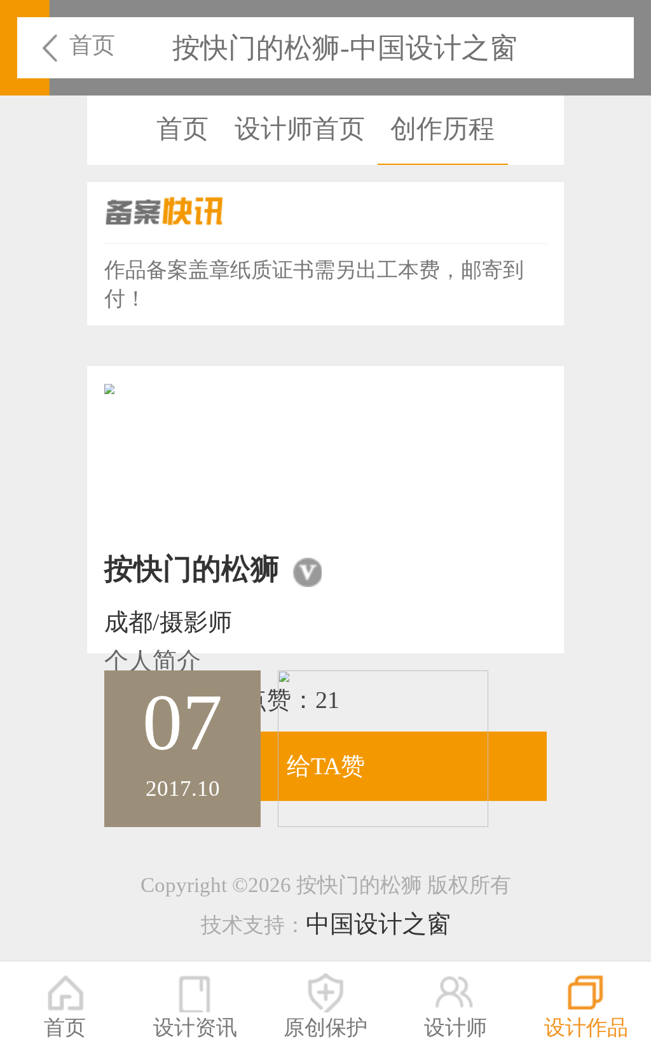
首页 (92, 45)
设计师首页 (300, 129)
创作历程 (442, 129)
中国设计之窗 (378, 923)
